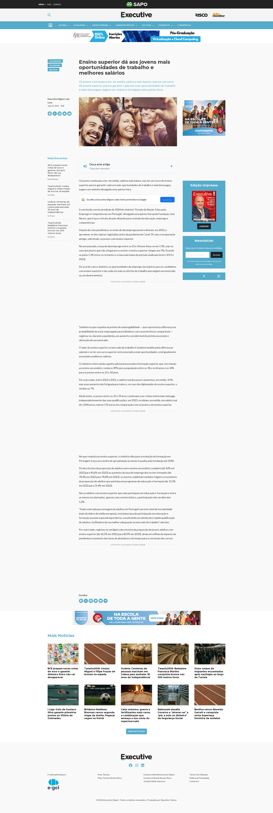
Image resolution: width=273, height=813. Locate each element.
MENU (41, 4)
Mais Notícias (136, 731)
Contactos (194, 781)
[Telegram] (105, 601)
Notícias (53, 69)
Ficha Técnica (104, 774)
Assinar (204, 226)
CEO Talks (146, 25)
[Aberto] (50, 25)
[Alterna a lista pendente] (69, 25)
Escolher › (167, 199)
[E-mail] (69, 113)
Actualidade (55, 61)
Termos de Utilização (198, 774)
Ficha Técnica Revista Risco (110, 778)
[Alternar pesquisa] (49, 14)
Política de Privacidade (199, 778)
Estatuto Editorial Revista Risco (158, 778)
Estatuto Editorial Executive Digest (159, 774)
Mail (49, 4)
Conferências (184, 25)
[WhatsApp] (64, 113)
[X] (55, 113)
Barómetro (164, 25)
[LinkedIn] (59, 113)
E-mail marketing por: (57, 774)
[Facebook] (50, 113)
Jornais (57, 4)
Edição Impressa (100, 25)
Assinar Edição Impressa (154, 781)
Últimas (62, 25)
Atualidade (79, 25)
